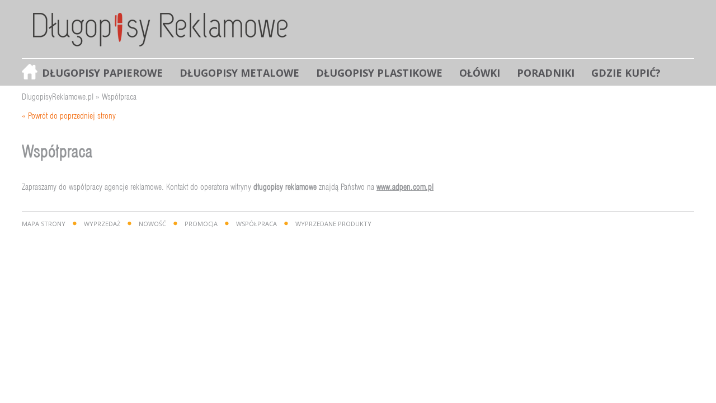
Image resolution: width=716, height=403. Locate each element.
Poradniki (545, 72)
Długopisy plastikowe (379, 72)
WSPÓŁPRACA (256, 223)
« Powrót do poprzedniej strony (69, 115)
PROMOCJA (201, 223)
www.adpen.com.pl (405, 186)
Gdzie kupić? (626, 72)
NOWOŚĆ (152, 223)
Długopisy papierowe (102, 72)
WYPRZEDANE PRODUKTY (333, 223)
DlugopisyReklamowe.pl (57, 96)
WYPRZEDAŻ (102, 223)
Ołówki (479, 72)
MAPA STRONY (43, 223)
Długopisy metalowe (239, 72)
